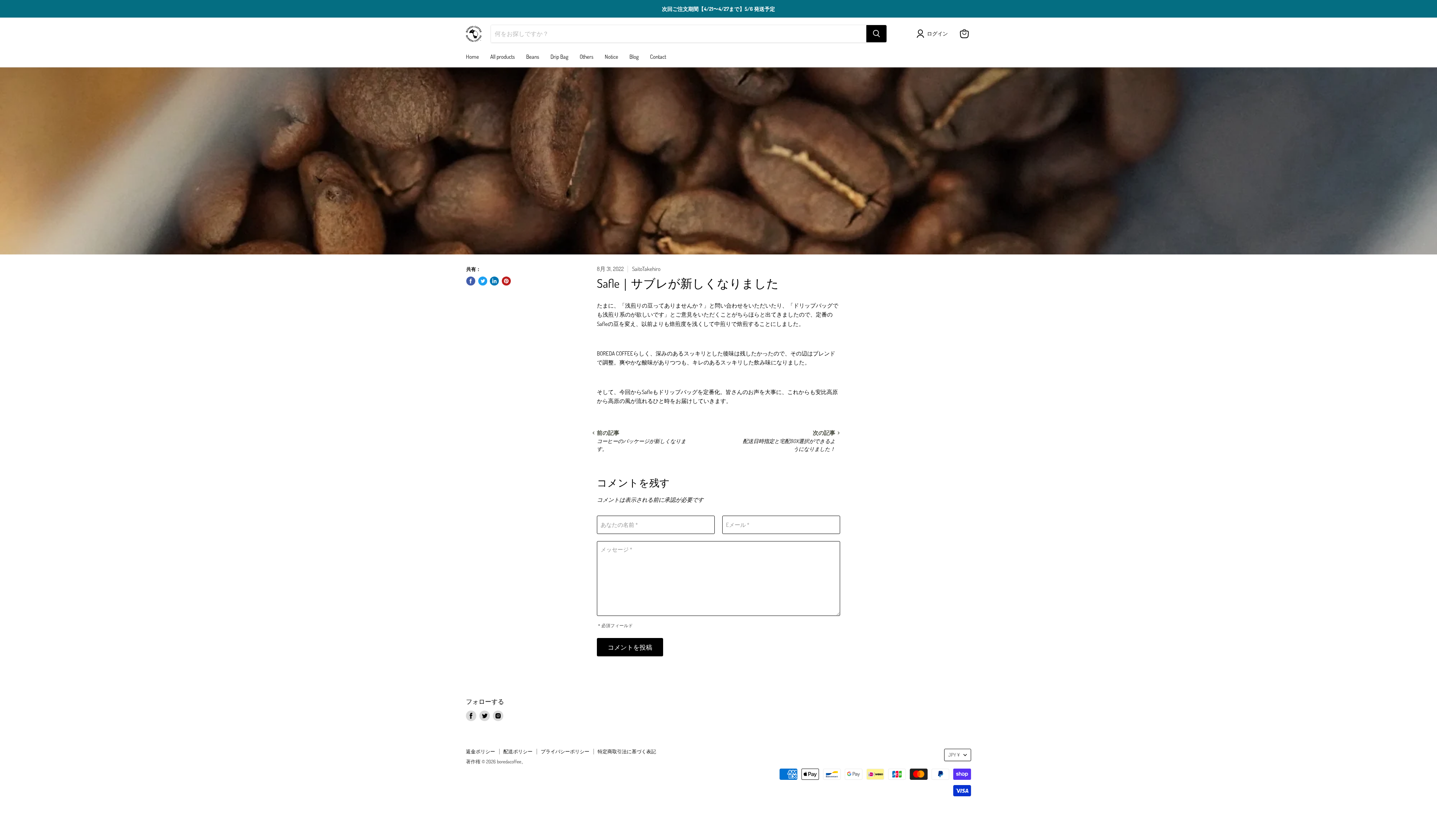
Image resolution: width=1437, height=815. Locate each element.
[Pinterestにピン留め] (506, 281)
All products (502, 56)
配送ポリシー (518, 751)
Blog (634, 56)
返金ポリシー (480, 751)
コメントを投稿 (630, 647)
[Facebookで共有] (470, 281)
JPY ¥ (954, 755)
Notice (611, 56)
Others (587, 56)
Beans (532, 56)
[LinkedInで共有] (494, 281)
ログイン (937, 33)
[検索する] (876, 33)
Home (472, 56)
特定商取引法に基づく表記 (627, 751)
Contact (658, 56)
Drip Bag (559, 56)
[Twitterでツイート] (482, 281)
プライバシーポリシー (565, 751)
